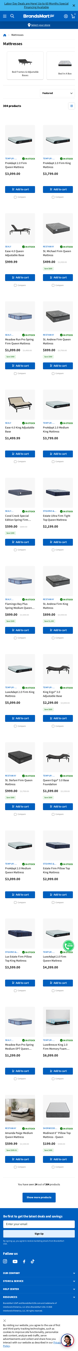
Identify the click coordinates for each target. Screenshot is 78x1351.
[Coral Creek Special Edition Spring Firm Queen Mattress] (20, 493)
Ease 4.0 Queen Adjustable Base (14, 253)
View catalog (5, 16)
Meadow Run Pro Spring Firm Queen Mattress (19, 342)
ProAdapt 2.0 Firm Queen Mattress (16, 165)
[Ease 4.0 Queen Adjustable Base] (20, 228)
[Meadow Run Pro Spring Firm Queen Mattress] (20, 316)
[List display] (71, 106)
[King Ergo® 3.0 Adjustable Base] (58, 669)
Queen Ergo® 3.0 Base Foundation (56, 782)
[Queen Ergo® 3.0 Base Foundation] (58, 757)
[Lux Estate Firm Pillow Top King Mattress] (20, 934)
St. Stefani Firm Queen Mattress (18, 782)
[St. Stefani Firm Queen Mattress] (20, 757)
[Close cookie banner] (5, 1321)
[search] (12, 16)
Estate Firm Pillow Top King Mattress (56, 870)
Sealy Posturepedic (12, 335)
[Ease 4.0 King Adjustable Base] (20, 405)
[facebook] (24, 1261)
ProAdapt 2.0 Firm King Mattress (57, 165)
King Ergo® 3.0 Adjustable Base (52, 694)
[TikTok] (32, 1261)
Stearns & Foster (48, 511)
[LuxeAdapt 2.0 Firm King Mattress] (20, 669)
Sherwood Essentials (49, 1128)
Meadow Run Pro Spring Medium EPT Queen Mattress (19, 1047)
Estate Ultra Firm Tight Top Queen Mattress (56, 518)
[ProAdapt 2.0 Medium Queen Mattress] (20, 845)
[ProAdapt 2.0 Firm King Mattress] (58, 140)
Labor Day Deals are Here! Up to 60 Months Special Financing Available (36, 5)
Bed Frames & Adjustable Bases (25, 73)
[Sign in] (66, 16)
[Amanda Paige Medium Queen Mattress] (20, 1110)
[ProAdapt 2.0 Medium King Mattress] (58, 405)
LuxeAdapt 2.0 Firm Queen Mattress (54, 959)
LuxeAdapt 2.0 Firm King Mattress (19, 694)
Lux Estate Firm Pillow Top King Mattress (18, 959)
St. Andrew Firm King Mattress (55, 606)
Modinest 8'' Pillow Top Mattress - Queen (57, 1135)
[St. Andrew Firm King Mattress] (58, 581)
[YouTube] (15, 1261)
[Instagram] (5, 1261)
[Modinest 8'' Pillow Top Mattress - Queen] (58, 1110)
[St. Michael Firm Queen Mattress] (58, 228)
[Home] (4, 35)
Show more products (39, 1197)
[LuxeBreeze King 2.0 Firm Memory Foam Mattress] (58, 1022)
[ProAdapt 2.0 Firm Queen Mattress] (20, 140)
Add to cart (22, 189)
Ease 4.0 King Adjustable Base (19, 430)
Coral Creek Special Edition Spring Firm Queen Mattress (17, 518)
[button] (68, 945)
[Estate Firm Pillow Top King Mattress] (58, 845)
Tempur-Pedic (10, 158)
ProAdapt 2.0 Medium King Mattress (56, 430)
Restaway (48, 246)
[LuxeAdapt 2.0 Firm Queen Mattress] (58, 934)
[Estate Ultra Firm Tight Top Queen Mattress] (58, 493)
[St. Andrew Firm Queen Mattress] (58, 316)
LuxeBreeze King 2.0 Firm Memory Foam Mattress (55, 1047)
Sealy (8, 246)
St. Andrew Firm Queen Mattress (57, 342)
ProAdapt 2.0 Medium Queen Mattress (18, 870)
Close (74, 5)
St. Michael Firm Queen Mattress (57, 253)
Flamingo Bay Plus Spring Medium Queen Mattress (18, 606)
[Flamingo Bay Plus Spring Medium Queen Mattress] (20, 581)
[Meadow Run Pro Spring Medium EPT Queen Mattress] (20, 1022)
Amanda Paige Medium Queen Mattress (19, 1135)
